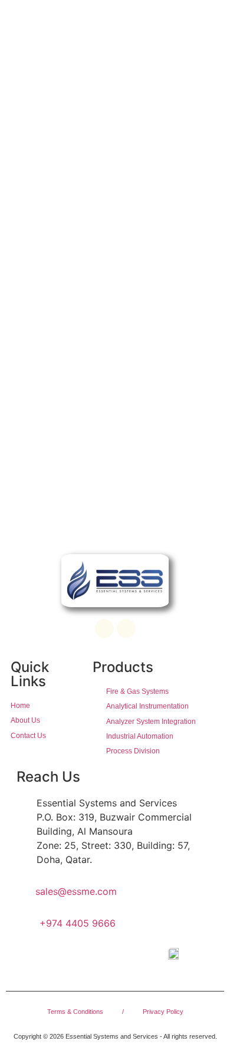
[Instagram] (126, 628)
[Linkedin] (104, 628)
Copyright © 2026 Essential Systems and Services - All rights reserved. (115, 1036)
